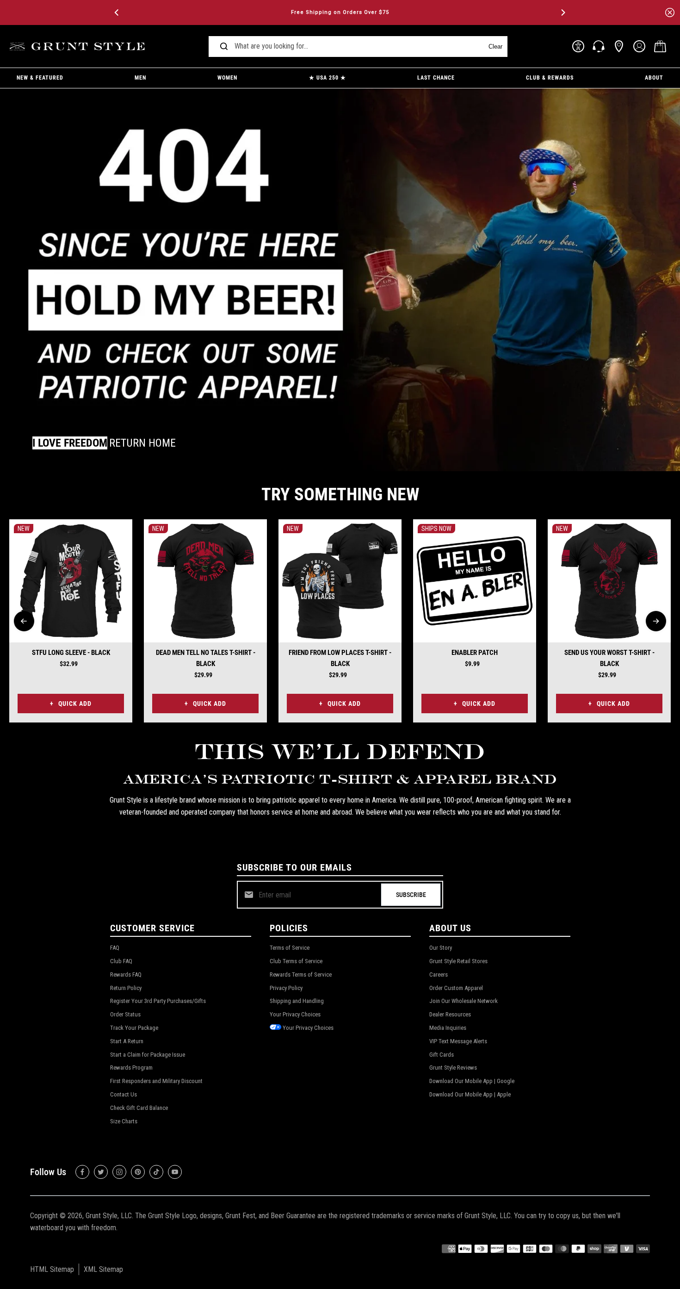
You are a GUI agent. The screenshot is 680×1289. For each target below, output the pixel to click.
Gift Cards (441, 1054)
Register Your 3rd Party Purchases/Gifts (158, 1000)
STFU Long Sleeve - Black (71, 652)
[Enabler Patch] (474, 580)
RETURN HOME (142, 442)
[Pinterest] (138, 1172)
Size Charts (123, 1121)
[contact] (598, 46)
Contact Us (123, 1094)
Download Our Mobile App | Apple (470, 1094)
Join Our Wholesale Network (463, 1000)
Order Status (125, 1014)
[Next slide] (656, 621)
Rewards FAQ (126, 974)
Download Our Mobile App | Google (471, 1080)
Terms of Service (289, 947)
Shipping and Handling (297, 1000)
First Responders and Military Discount (156, 1080)
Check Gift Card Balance (139, 1107)
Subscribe (411, 894)
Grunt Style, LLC (109, 1215)
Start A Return (126, 1041)
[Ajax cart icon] (660, 46)
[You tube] (175, 1172)
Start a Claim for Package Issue (147, 1054)
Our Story (440, 947)
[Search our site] (224, 46)
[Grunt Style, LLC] (78, 46)
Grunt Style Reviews (453, 1067)
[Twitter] (101, 1172)
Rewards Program (131, 1067)
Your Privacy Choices (295, 1014)
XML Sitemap (103, 1269)
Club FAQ (121, 961)
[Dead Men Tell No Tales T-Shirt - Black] (205, 580)
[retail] (619, 46)
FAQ (114, 947)
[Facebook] (82, 1172)
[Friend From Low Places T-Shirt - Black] (340, 580)
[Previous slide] (24, 621)
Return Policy (126, 987)
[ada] (578, 46)
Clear (495, 46)
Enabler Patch (474, 652)
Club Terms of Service (296, 961)
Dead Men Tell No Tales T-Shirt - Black (205, 658)
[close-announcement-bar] (669, 12)
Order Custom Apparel (456, 987)
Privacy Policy (286, 987)
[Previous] (117, 12)
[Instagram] (119, 1172)
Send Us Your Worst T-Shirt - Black (609, 658)
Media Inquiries (447, 1027)
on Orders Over (340, 12)
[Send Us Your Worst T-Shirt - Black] (609, 580)
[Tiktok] (156, 1172)
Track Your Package (134, 1027)
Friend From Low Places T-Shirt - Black (340, 658)
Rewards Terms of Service (301, 974)
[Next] (562, 12)
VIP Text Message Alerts (458, 1041)
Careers (438, 974)
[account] (639, 46)
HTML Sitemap (52, 1269)
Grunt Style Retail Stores (458, 961)
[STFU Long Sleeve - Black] (70, 580)
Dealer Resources (450, 1014)
